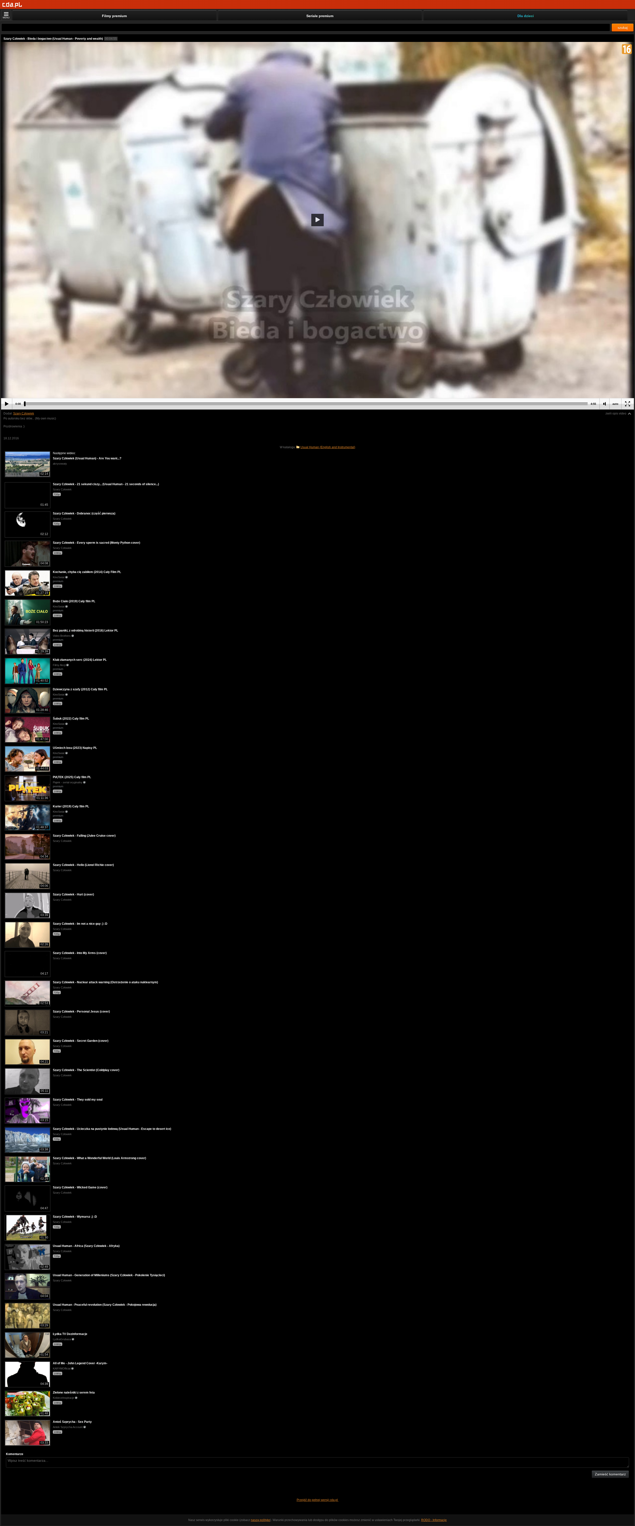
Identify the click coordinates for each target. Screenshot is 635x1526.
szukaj (623, 28)
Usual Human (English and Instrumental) (327, 447)
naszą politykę (260, 1520)
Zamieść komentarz (610, 1474)
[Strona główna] (12, 5)
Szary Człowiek (23, 413)
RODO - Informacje (434, 1520)
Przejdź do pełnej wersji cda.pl (318, 1500)
